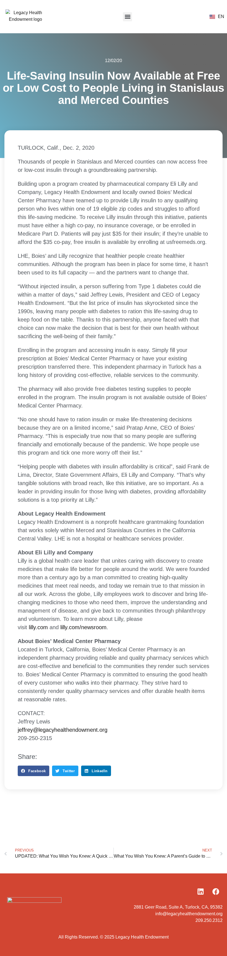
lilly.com (38, 627)
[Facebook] (216, 891)
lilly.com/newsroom (83, 627)
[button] (127, 16)
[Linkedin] (200, 891)
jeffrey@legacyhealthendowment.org (62, 730)
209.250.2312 (209, 920)
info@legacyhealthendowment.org (189, 913)
